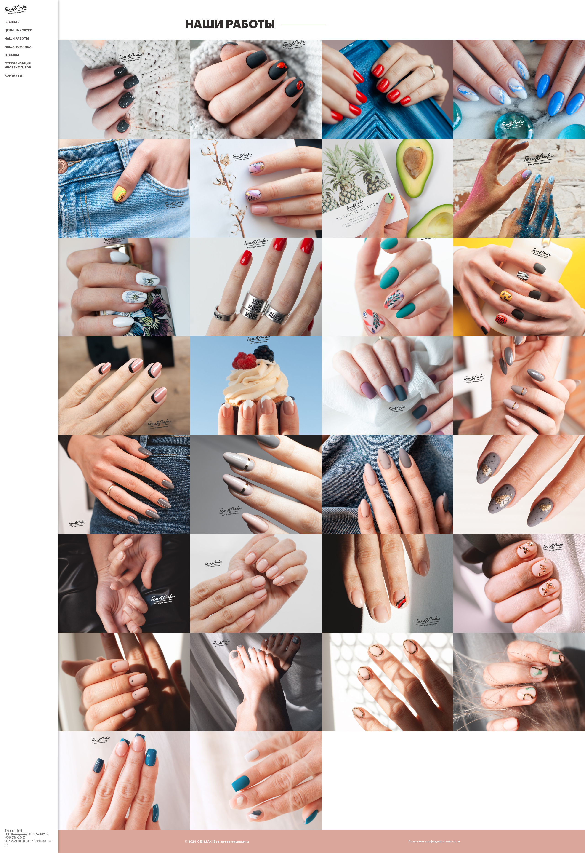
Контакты (13, 75)
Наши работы (17, 38)
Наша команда (18, 46)
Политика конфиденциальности (434, 841)
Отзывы (12, 54)
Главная (12, 22)
